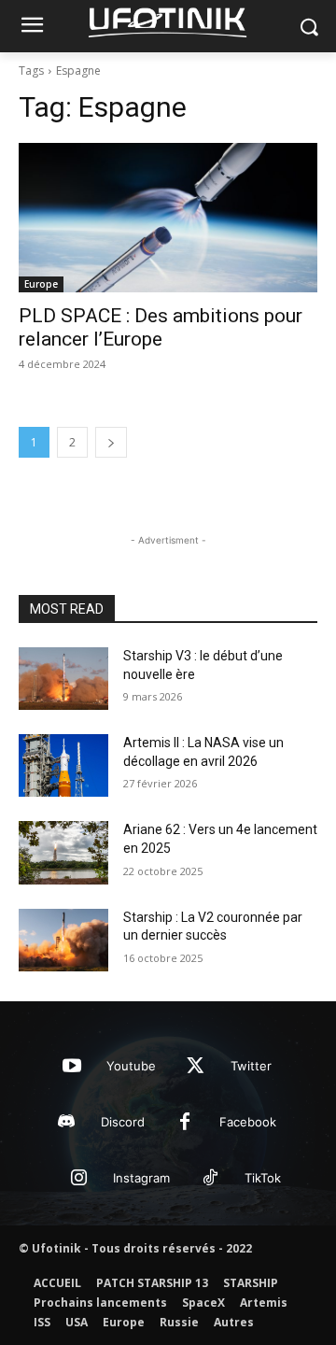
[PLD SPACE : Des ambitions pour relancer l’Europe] (168, 217)
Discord (123, 1121)
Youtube (131, 1065)
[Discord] (66, 1122)
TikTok (263, 1177)
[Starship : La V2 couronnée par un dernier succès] (63, 940)
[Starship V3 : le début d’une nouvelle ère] (63, 678)
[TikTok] (210, 1178)
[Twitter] (196, 1066)
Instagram (141, 1177)
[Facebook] (184, 1122)
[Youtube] (72, 1066)
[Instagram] (78, 1178)
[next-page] (111, 442)
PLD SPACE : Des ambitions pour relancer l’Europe (160, 327)
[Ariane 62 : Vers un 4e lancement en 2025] (63, 852)
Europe (41, 283)
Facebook (247, 1121)
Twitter (251, 1065)
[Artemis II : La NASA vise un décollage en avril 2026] (63, 765)
